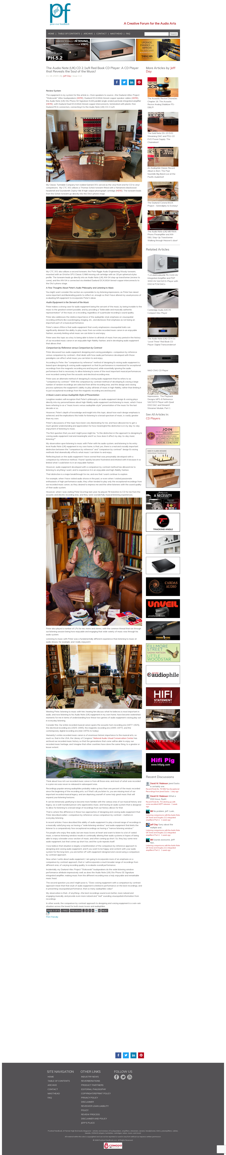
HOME (51, 33)
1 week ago (166, 820)
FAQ (128, 33)
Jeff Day (67, 76)
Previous (75, 910)
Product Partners (92, 1085)
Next (105, 910)
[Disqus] (95, 951)
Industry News (90, 1076)
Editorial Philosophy (93, 1089)
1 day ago (175, 791)
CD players (153, 418)
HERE (80, 98)
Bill (151, 811)
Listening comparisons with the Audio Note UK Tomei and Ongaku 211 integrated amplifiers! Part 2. (163, 817)
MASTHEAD (116, 33)
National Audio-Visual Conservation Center (113, 738)
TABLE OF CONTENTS (69, 33)
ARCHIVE (88, 33)
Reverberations (90, 1081)
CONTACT (101, 33)
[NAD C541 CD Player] (163, 359)
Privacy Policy (89, 1097)
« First (65, 910)
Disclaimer (87, 1101)
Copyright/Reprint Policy (96, 1093)
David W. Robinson (159, 783)
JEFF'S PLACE (88, 1122)
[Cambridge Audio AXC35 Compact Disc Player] (163, 298)
